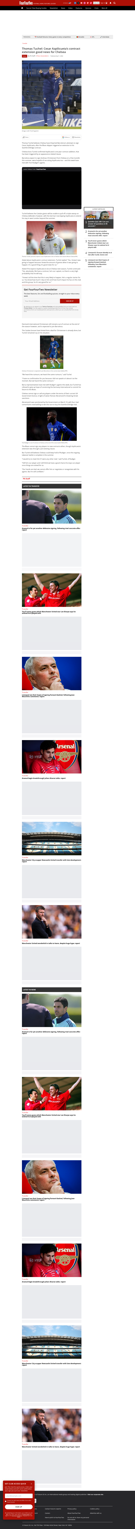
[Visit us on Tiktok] (91, 3)
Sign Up (18, 1507)
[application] (51, 188)
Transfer (24, 43)
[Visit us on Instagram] (84, 3)
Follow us (67, 137)
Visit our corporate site (95, 1494)
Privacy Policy (25, 1514)
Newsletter (54, 8)
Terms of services (47, 306)
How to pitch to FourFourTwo (54, 1517)
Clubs (96, 8)
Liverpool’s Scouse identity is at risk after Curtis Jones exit (100, 254)
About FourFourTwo (74, 1513)
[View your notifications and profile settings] (110, 3)
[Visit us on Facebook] (75, 3)
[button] (114, 3)
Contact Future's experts (53, 1509)
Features (79, 8)
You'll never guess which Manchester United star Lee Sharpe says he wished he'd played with (98, 244)
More (104, 8)
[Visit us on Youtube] (81, 3)
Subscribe (96, 3)
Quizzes (88, 8)
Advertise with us (95, 1513)
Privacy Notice (28, 308)
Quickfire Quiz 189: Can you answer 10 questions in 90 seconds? (98, 224)
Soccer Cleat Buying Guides (36, 8)
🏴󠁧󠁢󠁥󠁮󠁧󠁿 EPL (92, 37)
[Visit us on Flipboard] (88, 3)
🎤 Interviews (104, 37)
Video (70, 8)
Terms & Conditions (17, 1515)
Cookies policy (94, 1509)
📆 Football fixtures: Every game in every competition (53, 37)
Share (26, 137)
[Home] (22, 8)
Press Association (42, 56)
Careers (47, 1513)
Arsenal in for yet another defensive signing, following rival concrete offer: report (98, 233)
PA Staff (32, 56)
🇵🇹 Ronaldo (80, 37)
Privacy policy (72, 1509)
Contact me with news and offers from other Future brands (19, 1501)
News (63, 8)
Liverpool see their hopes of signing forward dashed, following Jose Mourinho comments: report (98, 263)
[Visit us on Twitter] (78, 3)
